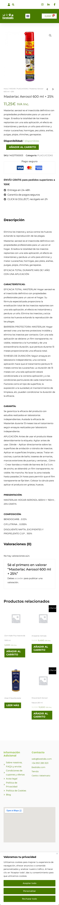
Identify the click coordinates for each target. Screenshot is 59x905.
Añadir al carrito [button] (13, 653)
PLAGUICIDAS (22, 89)
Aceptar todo (29, 883)
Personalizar (29, 891)
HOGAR (12, 89)
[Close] (57, 853)
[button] (13, 4)
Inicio (6, 89)
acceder (19, 578)
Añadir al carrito (22, 147)
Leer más (12, 705)
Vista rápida (16, 628)
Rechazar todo (29, 899)
